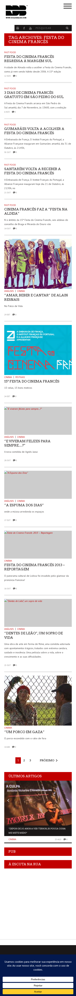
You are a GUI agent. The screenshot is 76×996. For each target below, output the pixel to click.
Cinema (21, 291)
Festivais (20, 377)
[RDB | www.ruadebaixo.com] (29, 12)
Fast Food (10, 52)
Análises (9, 291)
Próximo (47, 760)
